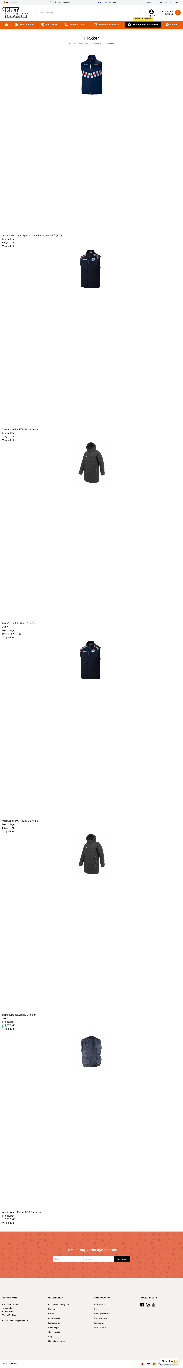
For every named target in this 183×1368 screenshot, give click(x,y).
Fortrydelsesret (101, 1318)
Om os (51, 1314)
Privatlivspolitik (54, 1327)
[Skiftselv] (15, 12)
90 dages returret (102, 1314)
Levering (98, 1309)
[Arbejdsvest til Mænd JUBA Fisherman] (91, 1120)
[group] (26, 2)
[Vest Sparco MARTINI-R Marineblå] (91, 337)
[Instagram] (148, 1304)
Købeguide (53, 1309)
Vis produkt (8, 246)
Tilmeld (124, 1259)
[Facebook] (142, 1304)
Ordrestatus (99, 1304)
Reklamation (100, 1327)
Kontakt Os (99, 1323)
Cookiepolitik (54, 1332)
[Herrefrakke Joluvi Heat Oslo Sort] (91, 531)
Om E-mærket (54, 1318)
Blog (50, 1336)
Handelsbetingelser (154, 2)
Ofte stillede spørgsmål (58, 1304)
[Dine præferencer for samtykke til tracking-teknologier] (2, 1026)
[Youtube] (153, 1304)
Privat (177, 2)
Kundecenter (54, 1323)
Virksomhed (169, 2)
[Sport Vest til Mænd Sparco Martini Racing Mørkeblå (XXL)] (91, 143)
